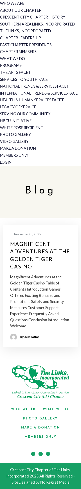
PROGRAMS (11, 65)
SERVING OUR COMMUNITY (25, 114)
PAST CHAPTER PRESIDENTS (26, 44)
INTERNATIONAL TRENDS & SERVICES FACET (40, 93)
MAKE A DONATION (18, 148)
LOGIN (6, 162)
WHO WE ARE (12, 3)
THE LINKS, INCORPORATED (25, 30)
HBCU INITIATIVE (16, 120)
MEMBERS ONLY (14, 155)
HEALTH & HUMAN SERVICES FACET (32, 100)
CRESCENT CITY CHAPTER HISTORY (32, 17)
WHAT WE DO (12, 58)
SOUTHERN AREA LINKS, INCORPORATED (37, 24)
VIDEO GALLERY (14, 141)
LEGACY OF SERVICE (18, 107)
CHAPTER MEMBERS (18, 51)
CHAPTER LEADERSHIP (20, 37)
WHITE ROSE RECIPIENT (21, 127)
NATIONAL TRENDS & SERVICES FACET (34, 86)
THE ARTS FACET (15, 72)
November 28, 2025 (27, 234)
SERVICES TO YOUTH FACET (25, 79)
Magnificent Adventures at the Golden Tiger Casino (40, 255)
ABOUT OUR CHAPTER (20, 10)
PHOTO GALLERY (15, 134)
